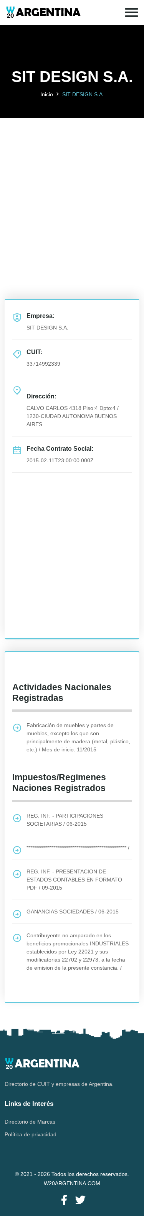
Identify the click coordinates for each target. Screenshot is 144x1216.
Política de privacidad (30, 1134)
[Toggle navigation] (131, 12)
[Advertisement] (72, 190)
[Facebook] (64, 1200)
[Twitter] (80, 1200)
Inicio (46, 94)
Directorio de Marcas (30, 1122)
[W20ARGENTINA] (43, 12)
